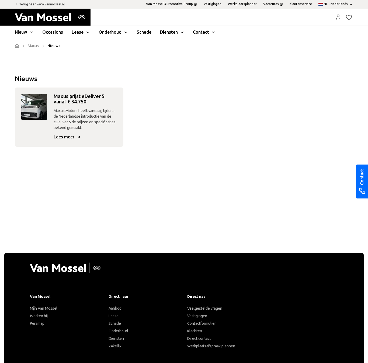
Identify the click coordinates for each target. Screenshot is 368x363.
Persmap (37, 323)
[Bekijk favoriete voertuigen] (349, 17)
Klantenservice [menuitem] (301, 4)
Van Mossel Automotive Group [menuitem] (169, 4)
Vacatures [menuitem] (271, 4)
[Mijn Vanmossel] (338, 17)
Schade (115, 323)
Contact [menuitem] (201, 32)
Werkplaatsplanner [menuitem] (242, 4)
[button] (338, 17)
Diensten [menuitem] (169, 32)
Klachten (194, 331)
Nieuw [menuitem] (21, 32)
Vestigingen (197, 316)
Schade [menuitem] (144, 32)
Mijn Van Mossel (43, 308)
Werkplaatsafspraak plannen (211, 346)
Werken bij (39, 316)
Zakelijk (115, 346)
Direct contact (199, 338)
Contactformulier (201, 323)
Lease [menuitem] (78, 32)
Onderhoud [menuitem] (110, 32)
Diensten (116, 338)
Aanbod (115, 308)
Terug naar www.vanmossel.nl (42, 4)
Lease (114, 316)
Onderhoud (118, 331)
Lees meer (64, 136)
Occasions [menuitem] (52, 32)
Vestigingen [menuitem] (212, 4)
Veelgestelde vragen (204, 308)
